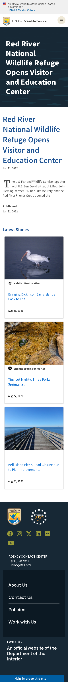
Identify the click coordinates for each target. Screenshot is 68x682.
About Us (18, 585)
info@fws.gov (21, 565)
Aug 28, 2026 (15, 310)
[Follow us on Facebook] (11, 534)
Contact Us (21, 597)
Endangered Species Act (29, 368)
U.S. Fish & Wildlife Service (29, 21)
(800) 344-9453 (20, 561)
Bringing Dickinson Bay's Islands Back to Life (31, 296)
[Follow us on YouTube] (12, 543)
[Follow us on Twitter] (30, 534)
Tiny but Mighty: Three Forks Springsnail (29, 381)
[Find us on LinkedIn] (39, 534)
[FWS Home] (6, 21)
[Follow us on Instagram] (20, 534)
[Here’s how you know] (34, 7)
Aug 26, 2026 (15, 481)
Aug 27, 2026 (15, 396)
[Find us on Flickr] (48, 534)
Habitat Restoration (27, 283)
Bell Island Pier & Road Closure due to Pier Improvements (33, 467)
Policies (17, 609)
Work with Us (22, 622)
